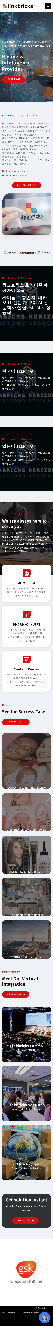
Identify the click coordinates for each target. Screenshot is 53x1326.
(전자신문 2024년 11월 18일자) (17, 392)
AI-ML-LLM (26, 583)
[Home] (27, 1056)
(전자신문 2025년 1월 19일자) (17, 317)
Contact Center (26, 669)
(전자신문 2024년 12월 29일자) (18, 467)
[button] (13, 79)
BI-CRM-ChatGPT (26, 624)
